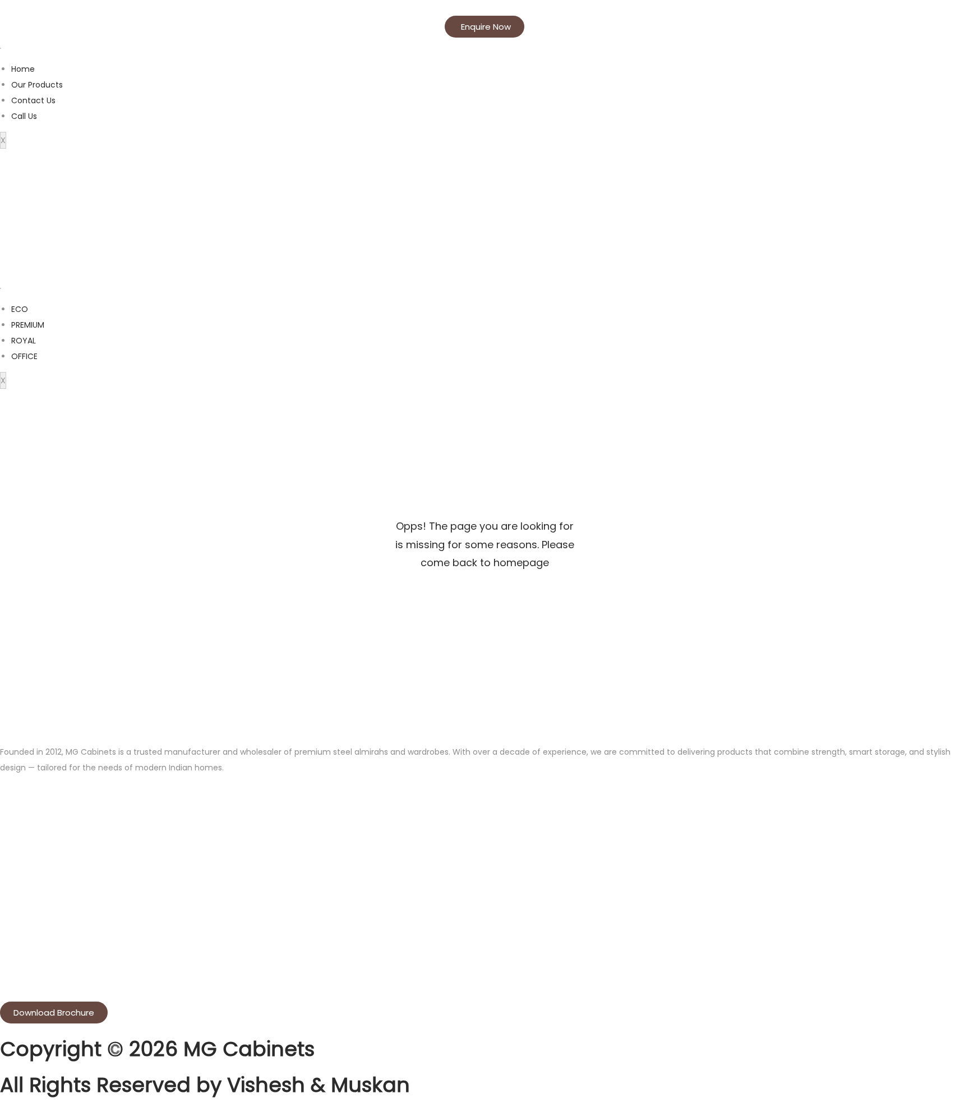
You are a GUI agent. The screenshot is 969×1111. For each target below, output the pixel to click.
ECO (19, 309)
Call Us (24, 116)
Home (23, 69)
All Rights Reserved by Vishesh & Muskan (205, 1085)
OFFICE (24, 356)
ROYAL (23, 340)
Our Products (37, 84)
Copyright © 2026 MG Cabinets (157, 1049)
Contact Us (33, 100)
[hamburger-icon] (0, 48)
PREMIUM (27, 324)
